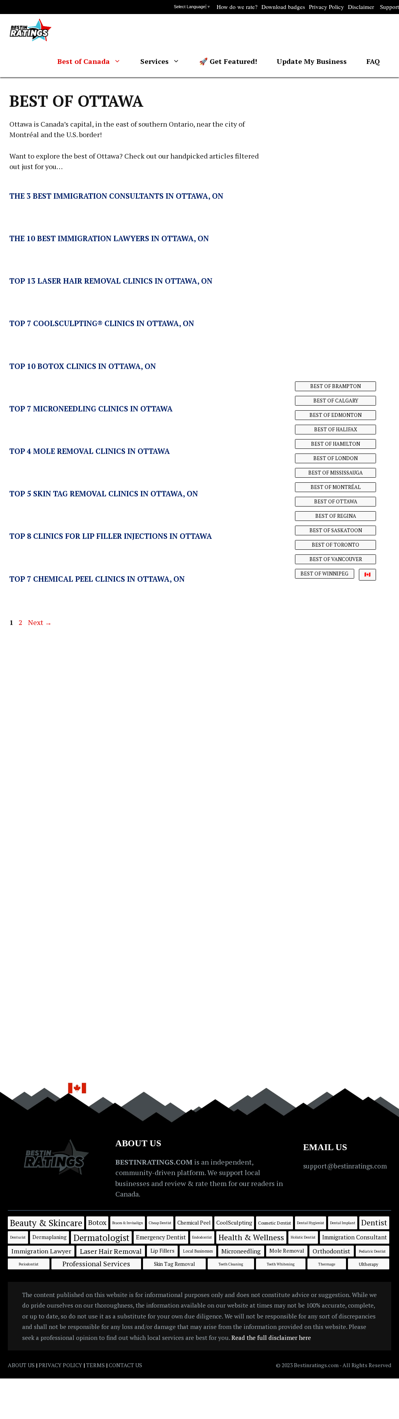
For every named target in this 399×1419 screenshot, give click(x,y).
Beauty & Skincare (46, 1222)
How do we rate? (237, 7)
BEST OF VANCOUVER (335, 559)
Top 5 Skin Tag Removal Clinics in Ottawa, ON (103, 493)
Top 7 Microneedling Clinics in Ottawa (91, 408)
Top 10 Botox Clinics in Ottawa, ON (82, 366)
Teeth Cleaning (231, 1264)
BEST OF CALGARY (335, 400)
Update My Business (312, 61)
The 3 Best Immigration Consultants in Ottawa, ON (116, 196)
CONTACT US (125, 1365)
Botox (97, 1222)
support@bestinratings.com (345, 1165)
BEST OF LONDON (335, 458)
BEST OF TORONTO (335, 544)
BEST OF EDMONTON (335, 414)
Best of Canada (83, 61)
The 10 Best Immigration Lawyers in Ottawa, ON (109, 238)
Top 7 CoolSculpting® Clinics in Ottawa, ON (101, 323)
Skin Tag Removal (174, 1263)
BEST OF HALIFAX (335, 429)
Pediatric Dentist (372, 1251)
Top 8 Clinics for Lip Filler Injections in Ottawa (110, 536)
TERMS (95, 1365)
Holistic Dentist (303, 1237)
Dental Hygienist (310, 1222)
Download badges (283, 7)
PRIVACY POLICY (60, 1365)
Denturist (18, 1237)
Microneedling (241, 1251)
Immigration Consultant (354, 1237)
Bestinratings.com (316, 1365)
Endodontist (202, 1237)
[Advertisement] (336, 220)
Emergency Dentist (161, 1237)
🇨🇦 (367, 574)
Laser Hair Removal (111, 1251)
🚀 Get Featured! (228, 61)
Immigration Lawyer (41, 1251)
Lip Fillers (162, 1250)
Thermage (326, 1264)
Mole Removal (286, 1250)
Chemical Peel (193, 1222)
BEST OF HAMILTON (335, 443)
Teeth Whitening (281, 1264)
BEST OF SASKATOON (335, 530)
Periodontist (29, 1264)
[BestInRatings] (30, 30)
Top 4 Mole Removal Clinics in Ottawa (89, 451)
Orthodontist (331, 1251)
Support (389, 7)
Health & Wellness (251, 1237)
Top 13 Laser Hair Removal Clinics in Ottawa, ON (110, 281)
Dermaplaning (49, 1237)
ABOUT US (21, 1365)
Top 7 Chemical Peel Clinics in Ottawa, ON (97, 579)
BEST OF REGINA (335, 515)
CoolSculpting (234, 1222)
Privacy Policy (326, 7)
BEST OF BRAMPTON (335, 386)
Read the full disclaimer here (271, 1337)
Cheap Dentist (160, 1222)
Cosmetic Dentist (274, 1223)
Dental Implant (342, 1222)
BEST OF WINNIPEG (324, 573)
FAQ (373, 61)
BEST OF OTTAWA (335, 501)
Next (40, 622)
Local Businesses (198, 1251)
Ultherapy (368, 1264)
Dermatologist (101, 1237)
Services (154, 61)
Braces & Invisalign (127, 1222)
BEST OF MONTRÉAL (336, 487)
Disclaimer (361, 7)
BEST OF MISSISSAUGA (335, 472)
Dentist (374, 1222)
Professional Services (96, 1263)
